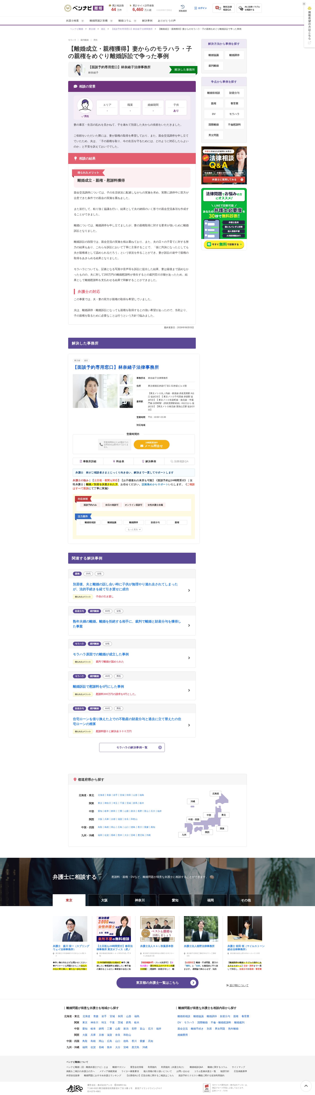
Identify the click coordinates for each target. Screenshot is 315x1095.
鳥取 (100, 827)
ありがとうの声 (167, 20)
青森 (109, 795)
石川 (153, 811)
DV (213, 114)
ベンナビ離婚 (76, 29)
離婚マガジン (119, 1067)
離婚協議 (214, 55)
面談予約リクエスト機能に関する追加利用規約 (201, 1075)
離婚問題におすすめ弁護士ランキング (102, 1075)
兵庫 (106, 819)
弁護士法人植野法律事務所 (199, 946)
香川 (140, 827)
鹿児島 (141, 835)
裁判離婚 (214, 65)
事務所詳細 (89, 461)
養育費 (234, 103)
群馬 (135, 803)
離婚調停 (234, 55)
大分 (126, 835)
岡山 (113, 827)
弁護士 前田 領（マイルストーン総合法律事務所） (246, 947)
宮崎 (133, 835)
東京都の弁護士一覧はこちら (157, 982)
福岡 (100, 835)
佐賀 (106, 835)
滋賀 (120, 819)
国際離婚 (214, 124)
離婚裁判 (239, 1022)
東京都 (92, 29)
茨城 (129, 803)
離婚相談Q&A (196, 1067)
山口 (126, 827)
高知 (153, 827)
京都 (113, 819)
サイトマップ (238, 1067)
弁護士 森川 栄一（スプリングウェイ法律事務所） (71, 947)
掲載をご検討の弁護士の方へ (80, 1071)
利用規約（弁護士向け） (173, 1067)
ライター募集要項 (130, 1071)
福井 (159, 811)
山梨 (126, 811)
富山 (146, 811)
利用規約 (152, 1067)
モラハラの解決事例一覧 (131, 747)
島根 (106, 827)
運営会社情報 (136, 1067)
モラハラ (234, 114)
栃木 (142, 803)
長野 (140, 811)
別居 (209, 1028)
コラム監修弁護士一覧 (205, 1071)
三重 (120, 811)
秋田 (129, 795)
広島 (120, 827)
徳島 (133, 827)
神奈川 (107, 803)
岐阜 (106, 811)
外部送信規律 (72, 1075)
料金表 (120, 461)
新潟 (133, 811)
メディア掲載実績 (108, 1071)
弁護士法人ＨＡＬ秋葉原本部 (156, 946)
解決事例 (147, 20)
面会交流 (183, 1028)
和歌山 (134, 819)
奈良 (126, 819)
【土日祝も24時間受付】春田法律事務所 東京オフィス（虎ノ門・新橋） (115, 947)
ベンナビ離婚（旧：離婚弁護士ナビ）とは (87, 1067)
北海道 (101, 795)
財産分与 (234, 92)
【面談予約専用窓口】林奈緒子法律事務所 (132, 29)
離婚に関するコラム (217, 1067)
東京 (100, 803)
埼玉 (115, 803)
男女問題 (214, 135)
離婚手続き (197, 1028)
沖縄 (148, 835)
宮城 (122, 795)
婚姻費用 (183, 1034)
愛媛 (146, 827)
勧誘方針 (225, 1071)
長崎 (113, 835)
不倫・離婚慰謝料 (221, 1022)
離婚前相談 (213, 92)
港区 (103, 29)
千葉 (122, 803)
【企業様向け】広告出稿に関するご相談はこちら (150, 1075)
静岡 (113, 811)
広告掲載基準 (240, 1071)
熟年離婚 (233, 1028)
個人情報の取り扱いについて (157, 1071)
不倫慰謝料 (234, 124)
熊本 (120, 835)
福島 (142, 795)
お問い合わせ (183, 1071)
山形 (135, 795)
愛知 (100, 811)
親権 (213, 103)
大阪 (100, 819)
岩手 (115, 795)
